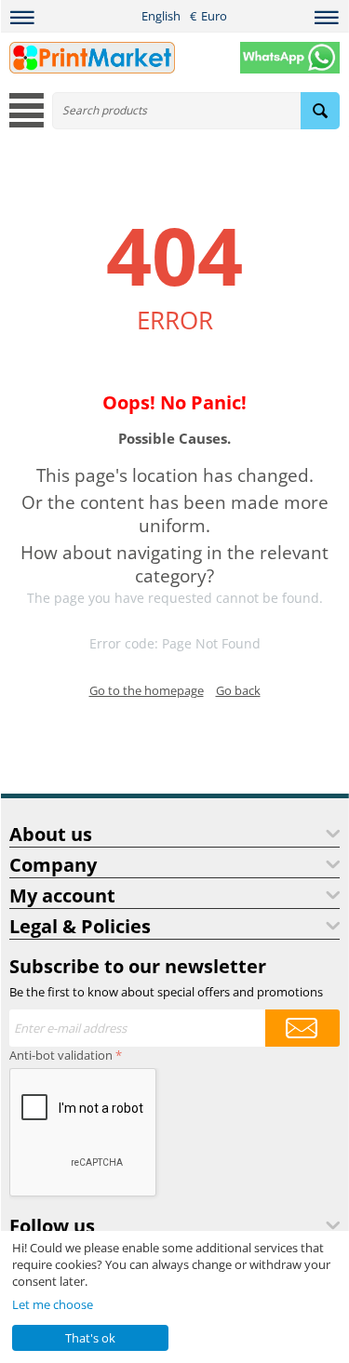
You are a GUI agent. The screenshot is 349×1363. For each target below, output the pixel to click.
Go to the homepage (146, 690)
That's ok (90, 1338)
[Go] (302, 1028)
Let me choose (52, 1304)
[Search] (320, 110)
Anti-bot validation (61, 1055)
